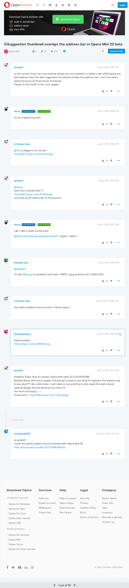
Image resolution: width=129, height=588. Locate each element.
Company (109, 490)
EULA (83, 512)
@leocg (18, 150)
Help (62, 490)
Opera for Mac (17, 508)
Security (84, 498)
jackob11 (18, 67)
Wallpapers (45, 507)
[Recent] (44, 5)
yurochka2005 (22, 433)
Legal (84, 490)
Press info (107, 503)
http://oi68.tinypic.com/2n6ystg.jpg (49, 395)
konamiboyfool (22, 334)
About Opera (109, 498)
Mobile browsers (16, 528)
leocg (17, 111)
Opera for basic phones (22, 549)
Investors (107, 512)
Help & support (68, 498)
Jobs (105, 507)
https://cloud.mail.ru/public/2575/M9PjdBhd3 (39, 447)
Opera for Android (19, 535)
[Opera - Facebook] (7, 567)
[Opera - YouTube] (19, 567)
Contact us (108, 522)
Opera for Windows (19, 504)
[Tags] (50, 5)
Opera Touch (16, 544)
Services (45, 490)
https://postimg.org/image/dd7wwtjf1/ (37, 236)
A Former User (22, 144)
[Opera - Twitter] (13, 567)
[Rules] (69, 5)
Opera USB (15, 523)
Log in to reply (116, 51)
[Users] (56, 5)
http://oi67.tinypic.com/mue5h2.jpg (33, 153)
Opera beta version (19, 518)
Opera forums (67, 507)
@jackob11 (19, 269)
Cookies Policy (88, 507)
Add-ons (44, 498)
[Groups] (63, 5)
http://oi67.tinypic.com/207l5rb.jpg (33, 194)
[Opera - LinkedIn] (26, 567)
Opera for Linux (17, 513)
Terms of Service (89, 517)
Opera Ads (45, 512)
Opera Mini (14, 51)
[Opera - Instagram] (32, 567)
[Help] (75, 5)
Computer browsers (17, 497)
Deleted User (21, 262)
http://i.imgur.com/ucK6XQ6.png (32, 343)
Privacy (84, 503)
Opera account (47, 503)
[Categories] (37, 5)
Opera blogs (66, 503)
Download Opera (70, 19)
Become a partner (112, 517)
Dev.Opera (65, 512)
